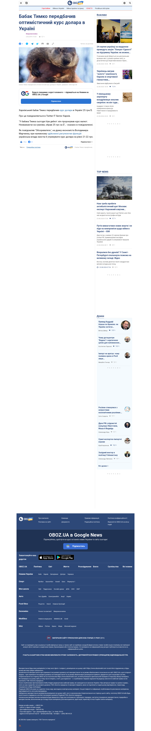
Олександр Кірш (104, 432)
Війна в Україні (58, 8)
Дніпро (62, 574)
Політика (38, 567)
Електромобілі (54, 596)
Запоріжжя (54, 574)
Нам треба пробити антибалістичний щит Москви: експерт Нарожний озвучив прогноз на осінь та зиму (112, 206)
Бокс (63, 581)
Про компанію (43, 518)
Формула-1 (71, 581)
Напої (49, 604)
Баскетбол (49, 581)
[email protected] (46, 713)
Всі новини (127, 567)
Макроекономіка (60, 611)
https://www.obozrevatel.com (96, 668)
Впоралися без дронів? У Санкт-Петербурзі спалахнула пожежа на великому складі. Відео (114, 255)
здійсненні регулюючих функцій (64, 133)
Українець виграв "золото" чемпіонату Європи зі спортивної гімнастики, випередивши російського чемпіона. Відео (108, 75)
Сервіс (69, 596)
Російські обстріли (102, 8)
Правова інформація (92, 518)
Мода (60, 626)
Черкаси (70, 574)
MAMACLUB (58, 619)
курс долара (66, 110)
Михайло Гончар (104, 362)
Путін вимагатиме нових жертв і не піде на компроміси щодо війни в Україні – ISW (114, 228)
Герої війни (46, 8)
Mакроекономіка (31, 34)
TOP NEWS (102, 171)
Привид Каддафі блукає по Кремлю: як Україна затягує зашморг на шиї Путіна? (108, 324)
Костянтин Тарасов (105, 346)
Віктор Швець (103, 330)
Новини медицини (45, 619)
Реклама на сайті (44, 522)
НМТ (78, 589)
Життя (66, 567)
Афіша (40, 626)
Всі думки (103, 466)
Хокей (57, 581)
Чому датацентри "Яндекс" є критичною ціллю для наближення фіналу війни (109, 340)
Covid (66, 619)
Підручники (47, 589)
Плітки (47, 626)
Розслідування (84, 567)
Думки (100, 316)
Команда (64, 518)
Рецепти (41, 604)
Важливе (102, 14)
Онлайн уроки (59, 589)
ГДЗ (39, 589)
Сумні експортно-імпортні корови (110, 440)
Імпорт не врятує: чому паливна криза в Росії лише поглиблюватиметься (109, 356)
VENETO (89, 8)
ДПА (67, 589)
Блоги (95, 567)
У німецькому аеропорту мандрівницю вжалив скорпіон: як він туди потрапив (108, 98)
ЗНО (72, 589)
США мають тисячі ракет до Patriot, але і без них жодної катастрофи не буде (114, 214)
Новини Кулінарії (59, 604)
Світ (50, 567)
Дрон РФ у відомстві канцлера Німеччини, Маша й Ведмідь (108, 425)
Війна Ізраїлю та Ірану (75, 8)
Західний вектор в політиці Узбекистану (108, 453)
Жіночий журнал (70, 626)
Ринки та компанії (44, 611)
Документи (65, 522)
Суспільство (113, 567)
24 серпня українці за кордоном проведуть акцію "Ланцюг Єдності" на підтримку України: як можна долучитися (114, 49)
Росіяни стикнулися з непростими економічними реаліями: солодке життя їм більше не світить (110, 410)
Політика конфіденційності (117, 518)
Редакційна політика (33, 147)
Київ (39, 574)
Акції (62, 596)
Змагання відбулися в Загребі (108, 83)
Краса (54, 626)
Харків (46, 574)
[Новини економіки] (69, 148)
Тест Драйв (42, 596)
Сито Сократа (103, 416)
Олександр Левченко (105, 459)
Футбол (41, 581)
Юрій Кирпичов (104, 445)
